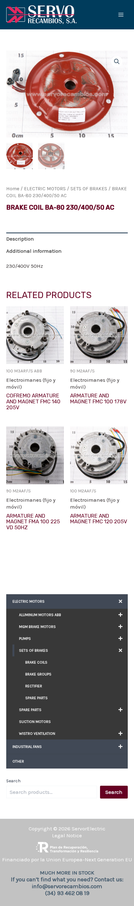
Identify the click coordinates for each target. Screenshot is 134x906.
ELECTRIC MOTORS (45, 189)
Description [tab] (20, 239)
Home (12, 189)
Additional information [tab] (34, 251)
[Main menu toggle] (121, 15)
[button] (116, 61)
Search (13, 781)
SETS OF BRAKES (88, 189)
